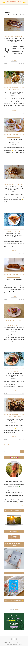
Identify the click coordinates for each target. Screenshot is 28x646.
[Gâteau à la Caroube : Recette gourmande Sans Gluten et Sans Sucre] (14, 24)
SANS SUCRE (19, 36)
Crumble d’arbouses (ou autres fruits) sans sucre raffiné (14, 375)
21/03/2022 (13, 283)
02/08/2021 (13, 331)
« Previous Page (7, 444)
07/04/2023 (13, 95)
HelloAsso (17, 609)
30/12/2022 (13, 191)
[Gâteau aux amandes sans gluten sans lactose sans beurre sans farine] (14, 172)
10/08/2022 (13, 238)
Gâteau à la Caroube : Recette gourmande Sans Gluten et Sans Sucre (14, 40)
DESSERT (22, 33)
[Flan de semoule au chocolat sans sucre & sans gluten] (14, 311)
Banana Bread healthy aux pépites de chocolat (14, 419)
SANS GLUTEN (12, 36)
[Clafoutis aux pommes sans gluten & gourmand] (14, 77)
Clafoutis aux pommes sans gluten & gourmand (14, 92)
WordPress (20, 644)
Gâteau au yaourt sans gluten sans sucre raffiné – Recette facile (14, 141)
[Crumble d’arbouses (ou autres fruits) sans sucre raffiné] (14, 359)
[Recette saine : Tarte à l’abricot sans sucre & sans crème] (14, 219)
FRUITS (8, 231)
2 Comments (21, 160)
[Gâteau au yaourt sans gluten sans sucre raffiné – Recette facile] (14, 125)
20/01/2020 (13, 422)
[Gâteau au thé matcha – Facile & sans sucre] (14, 265)
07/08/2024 (13, 43)
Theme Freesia (9, 644)
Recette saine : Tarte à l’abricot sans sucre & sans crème (14, 235)
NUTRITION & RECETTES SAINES (11, 33)
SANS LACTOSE (19, 184)
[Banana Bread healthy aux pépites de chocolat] (14, 404)
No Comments (21, 63)
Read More (14, 60)
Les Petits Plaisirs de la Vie (13, 642)
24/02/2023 (13, 144)
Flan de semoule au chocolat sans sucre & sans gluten (14, 328)
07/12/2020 (13, 378)
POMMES (10, 89)
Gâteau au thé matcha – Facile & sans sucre (14, 280)
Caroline (5, 63)
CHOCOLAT (8, 322)
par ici (20, 505)
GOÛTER (7, 36)
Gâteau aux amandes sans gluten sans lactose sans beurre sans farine (14, 188)
